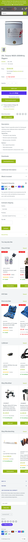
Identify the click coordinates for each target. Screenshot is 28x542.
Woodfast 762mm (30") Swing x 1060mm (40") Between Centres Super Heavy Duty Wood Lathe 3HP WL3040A (10, 408)
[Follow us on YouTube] (11, 522)
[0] (25, 9)
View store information (8, 109)
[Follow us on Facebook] (2, 522)
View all (25, 248)
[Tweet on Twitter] (23, 114)
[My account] (22, 9)
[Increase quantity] (15, 83)
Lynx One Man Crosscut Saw (9, 453)
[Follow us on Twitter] (5, 522)
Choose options (10, 285)
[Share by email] (26, 114)
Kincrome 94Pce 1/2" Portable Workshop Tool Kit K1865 (10, 324)
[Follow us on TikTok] (13, 522)
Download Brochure (9, 161)
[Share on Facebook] (17, 114)
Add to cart (14, 88)
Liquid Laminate (6, 268)
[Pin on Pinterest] (20, 114)
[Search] (25, 13)
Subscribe (6, 507)
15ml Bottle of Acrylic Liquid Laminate (9, 271)
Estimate (6, 228)
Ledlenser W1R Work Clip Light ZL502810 (10, 365)
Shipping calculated (17, 71)
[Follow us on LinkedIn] (16, 522)
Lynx (4, 451)
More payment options (14, 97)
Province (3, 212)
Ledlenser (5, 363)
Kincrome (5, 321)
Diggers (3, 61)
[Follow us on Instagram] (8, 522)
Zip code (3, 219)
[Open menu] (2, 8)
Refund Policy (4, 234)
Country (3, 206)
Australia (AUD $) (5, 514)
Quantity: (3, 83)
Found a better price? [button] (10, 100)
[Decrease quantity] (8, 83)
